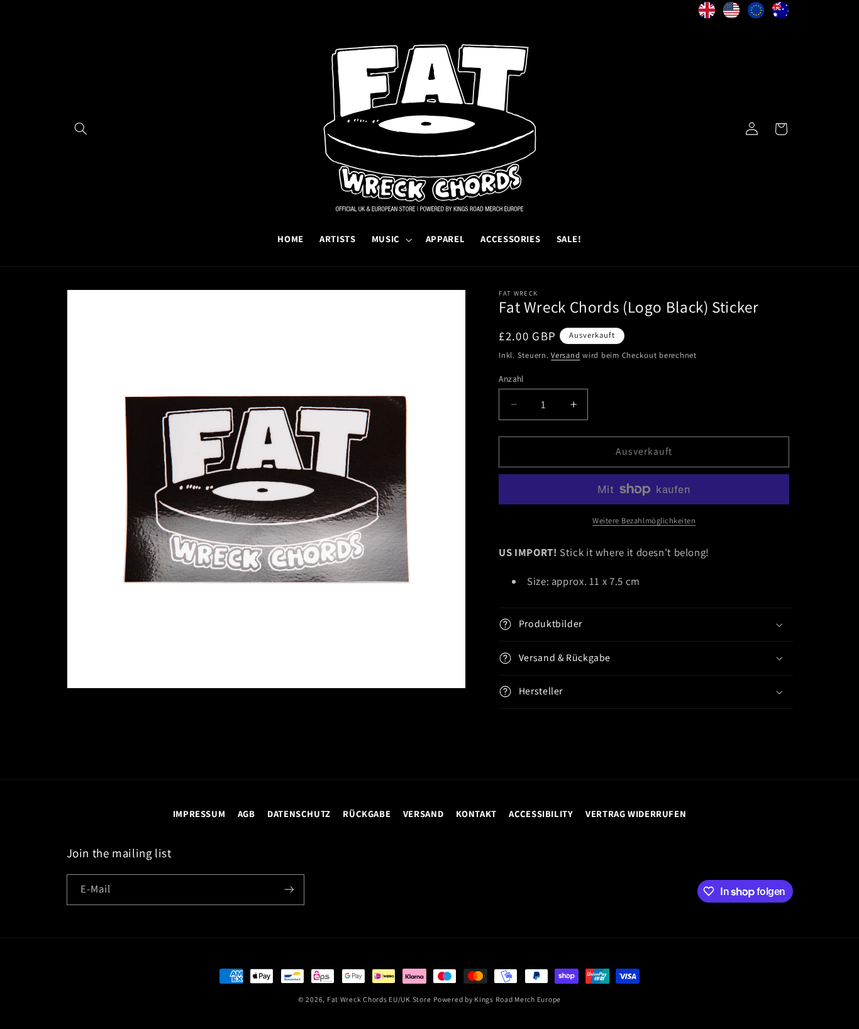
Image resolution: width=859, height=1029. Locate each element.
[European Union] (756, 13)
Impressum (199, 814)
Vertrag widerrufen (635, 814)
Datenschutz (299, 814)
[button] (81, 128)
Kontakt (476, 814)
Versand (565, 355)
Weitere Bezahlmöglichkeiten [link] (644, 520)
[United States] (731, 13)
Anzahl (511, 378)
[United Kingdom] (707, 13)
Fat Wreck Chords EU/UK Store (379, 999)
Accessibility (541, 814)
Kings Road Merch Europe (517, 999)
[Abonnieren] (288, 889)
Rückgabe (367, 814)
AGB (246, 814)
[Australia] (780, 13)
